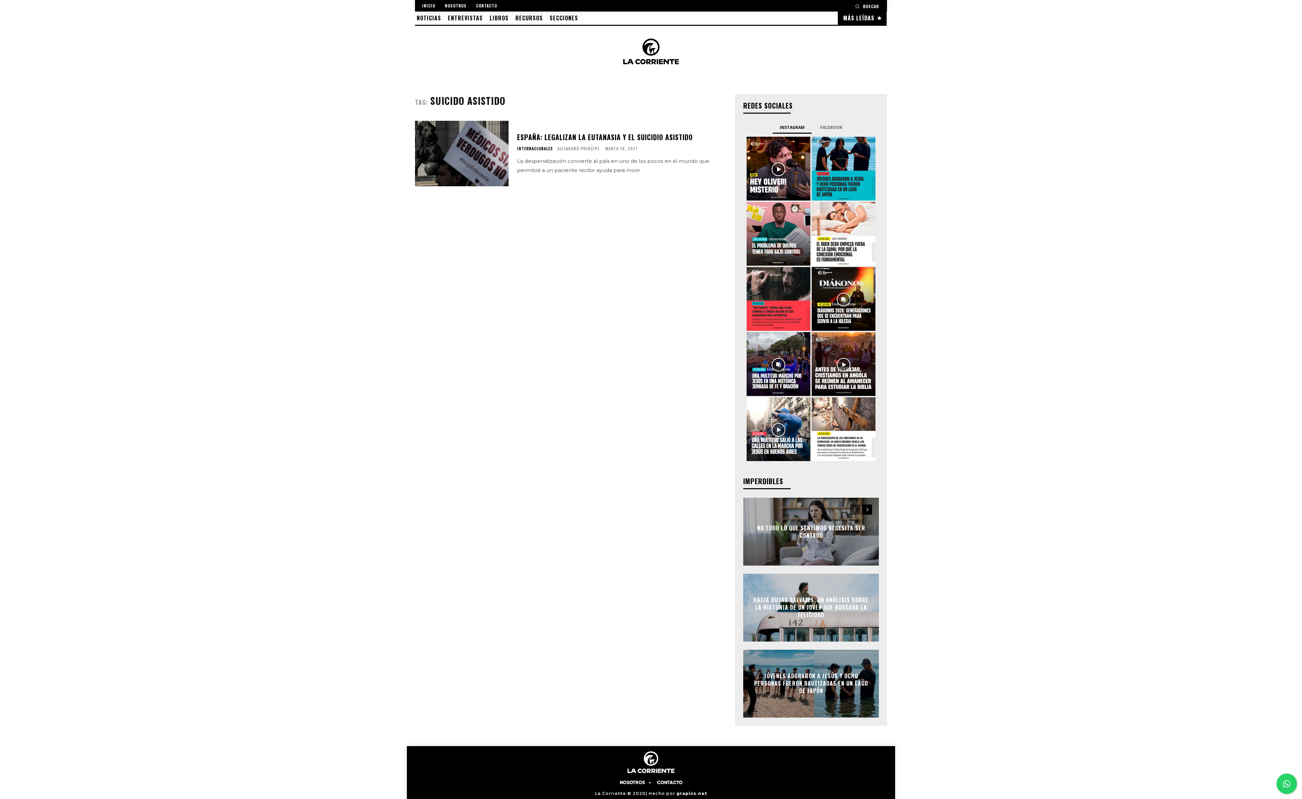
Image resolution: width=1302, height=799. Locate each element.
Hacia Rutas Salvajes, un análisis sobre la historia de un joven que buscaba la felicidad (811, 607)
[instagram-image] (778, 169)
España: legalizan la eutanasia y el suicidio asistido (605, 137)
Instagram (792, 127)
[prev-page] (855, 510)
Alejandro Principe (578, 148)
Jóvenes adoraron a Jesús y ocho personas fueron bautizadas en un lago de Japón (811, 683)
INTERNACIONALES (535, 149)
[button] (867, 6)
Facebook (831, 127)
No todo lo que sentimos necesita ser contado (811, 531)
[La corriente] (651, 51)
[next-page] (867, 510)
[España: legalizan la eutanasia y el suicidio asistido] (462, 153)
